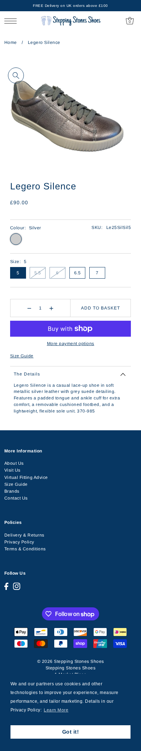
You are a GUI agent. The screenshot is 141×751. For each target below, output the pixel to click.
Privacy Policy (19, 542)
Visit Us (12, 470)
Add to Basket (100, 308)
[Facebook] (6, 586)
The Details (27, 374)
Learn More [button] (56, 710)
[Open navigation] (12, 21)
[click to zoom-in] (16, 75)
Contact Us (16, 498)
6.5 (77, 272)
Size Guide (22, 355)
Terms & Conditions (25, 548)
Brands (12, 491)
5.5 (37, 272)
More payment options (70, 343)
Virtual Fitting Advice (26, 477)
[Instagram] (16, 586)
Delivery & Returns (24, 535)
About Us (14, 463)
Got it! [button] (70, 732)
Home (10, 42)
